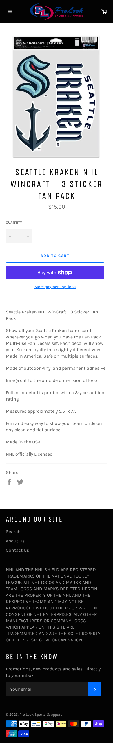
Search (13, 531)
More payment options (55, 286)
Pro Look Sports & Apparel (41, 714)
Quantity (14, 223)
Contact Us (17, 550)
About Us (15, 541)
